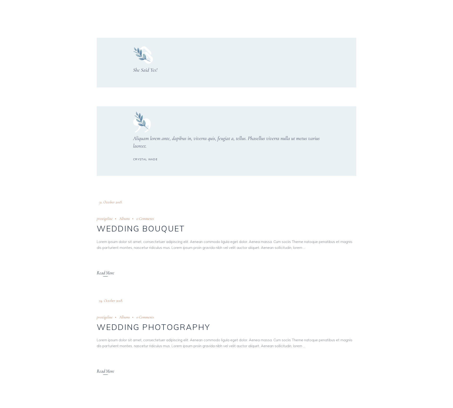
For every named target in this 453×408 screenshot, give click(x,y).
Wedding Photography (153, 327)
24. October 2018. (111, 300)
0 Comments (145, 218)
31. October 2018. (110, 202)
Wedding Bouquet (141, 228)
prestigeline (105, 218)
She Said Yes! (145, 70)
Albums (124, 218)
